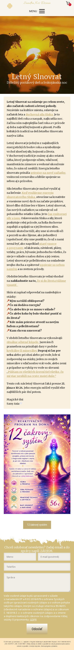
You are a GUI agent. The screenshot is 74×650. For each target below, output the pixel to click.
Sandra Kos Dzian (37, 3)
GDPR (33, 619)
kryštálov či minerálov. (22, 350)
